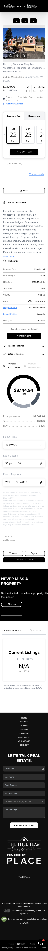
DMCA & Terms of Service (26, 948)
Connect (24, 745)
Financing (24, 733)
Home (24, 718)
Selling (24, 729)
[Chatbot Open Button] (40, 943)
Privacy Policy (7, 948)
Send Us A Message (24, 825)
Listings (24, 722)
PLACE (27, 906)
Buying (24, 726)
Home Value (24, 737)
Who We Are (24, 741)
